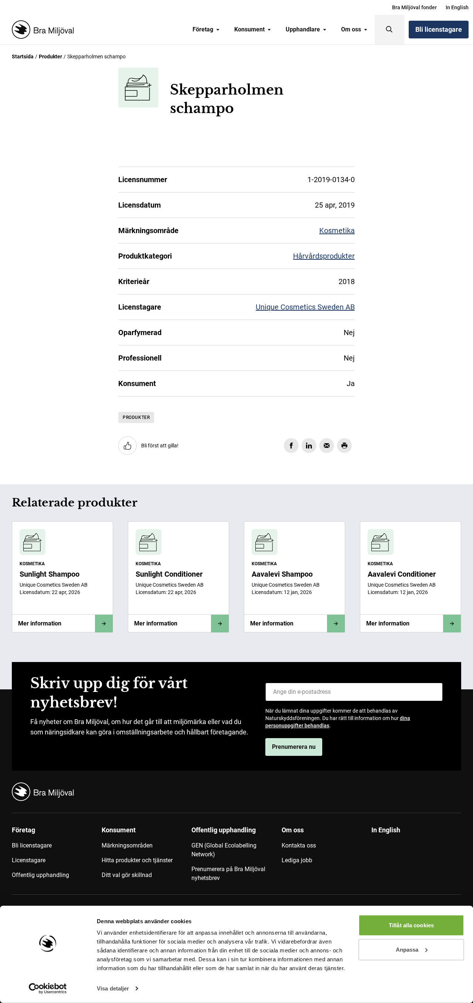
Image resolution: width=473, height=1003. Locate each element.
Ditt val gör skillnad (127, 875)
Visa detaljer (113, 988)
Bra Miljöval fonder (414, 7)
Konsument (249, 29)
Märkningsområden (127, 845)
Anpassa (407, 949)
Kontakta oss (299, 845)
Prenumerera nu (294, 746)
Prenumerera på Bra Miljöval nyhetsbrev (228, 873)
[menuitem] (414, 7)
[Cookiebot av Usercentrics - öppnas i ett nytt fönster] (48, 988)
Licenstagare (28, 860)
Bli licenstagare (438, 29)
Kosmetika (337, 230)
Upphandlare (303, 29)
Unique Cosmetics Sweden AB (305, 307)
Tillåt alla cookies (411, 925)
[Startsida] (41, 29)
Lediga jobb (297, 860)
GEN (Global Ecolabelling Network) (223, 850)
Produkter (50, 56)
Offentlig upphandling (40, 875)
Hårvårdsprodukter (324, 256)
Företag (203, 29)
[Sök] (389, 29)
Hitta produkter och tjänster (137, 860)
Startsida (23, 56)
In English (457, 7)
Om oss (351, 29)
